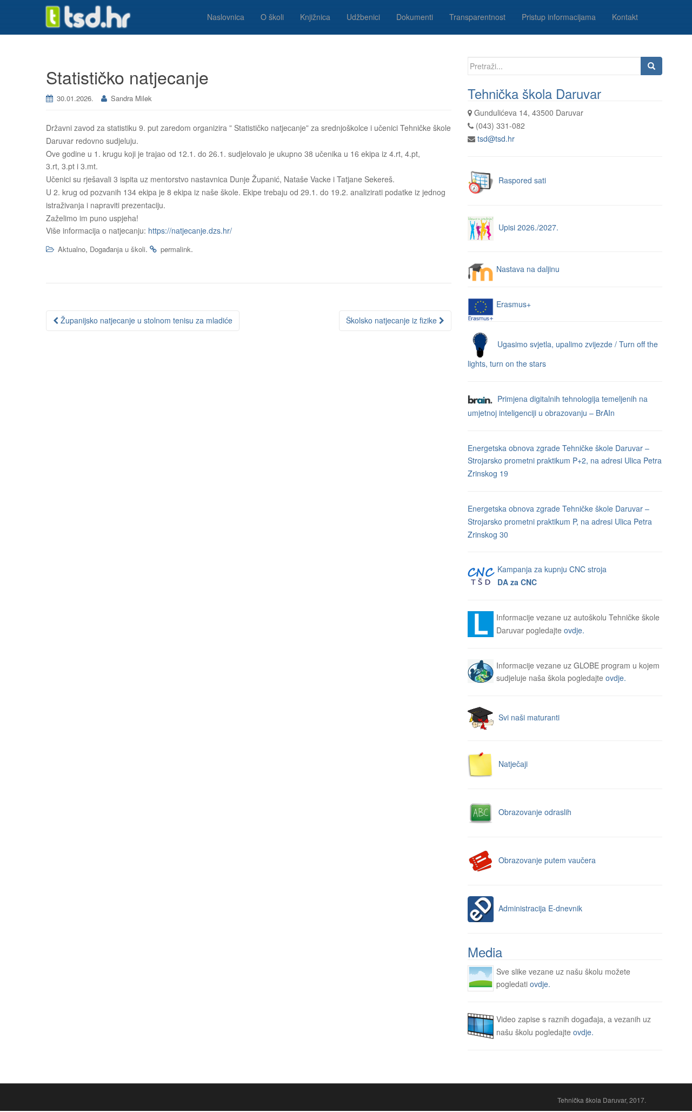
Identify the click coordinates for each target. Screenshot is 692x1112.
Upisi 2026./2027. (528, 227)
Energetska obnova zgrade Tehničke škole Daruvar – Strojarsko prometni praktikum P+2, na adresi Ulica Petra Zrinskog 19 (565, 460)
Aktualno (71, 249)
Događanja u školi (117, 249)
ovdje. (574, 630)
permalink (176, 249)
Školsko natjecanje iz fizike (392, 320)
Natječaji (513, 763)
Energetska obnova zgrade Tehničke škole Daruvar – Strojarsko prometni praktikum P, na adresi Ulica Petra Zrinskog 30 (560, 521)
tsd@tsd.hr (496, 138)
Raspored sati (522, 179)
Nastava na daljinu (528, 268)
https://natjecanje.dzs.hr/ (190, 230)
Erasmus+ (513, 304)
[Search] (651, 66)
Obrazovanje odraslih (534, 811)
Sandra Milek (131, 98)
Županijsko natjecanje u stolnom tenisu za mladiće (145, 320)
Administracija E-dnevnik (540, 908)
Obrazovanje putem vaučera (547, 860)
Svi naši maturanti (529, 717)
